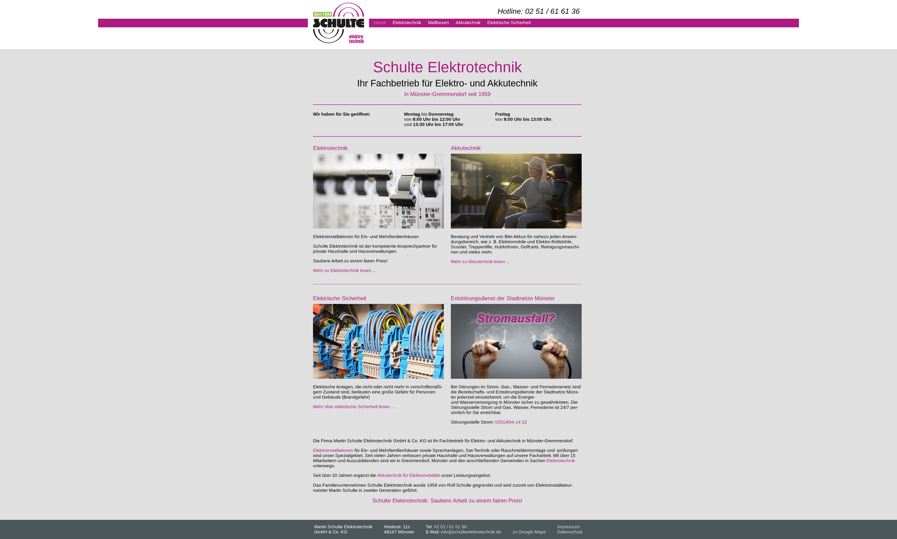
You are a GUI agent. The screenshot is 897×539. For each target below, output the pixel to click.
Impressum (568, 526)
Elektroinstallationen (333, 450)
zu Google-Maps (529, 531)
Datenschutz (570, 531)
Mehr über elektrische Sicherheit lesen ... (354, 406)
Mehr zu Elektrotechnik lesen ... (344, 270)
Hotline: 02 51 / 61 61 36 (539, 11)
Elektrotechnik (561, 460)
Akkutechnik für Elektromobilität (408, 475)
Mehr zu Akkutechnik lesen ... (480, 261)
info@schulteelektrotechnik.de (471, 531)
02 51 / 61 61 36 (450, 526)
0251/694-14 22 (511, 422)
